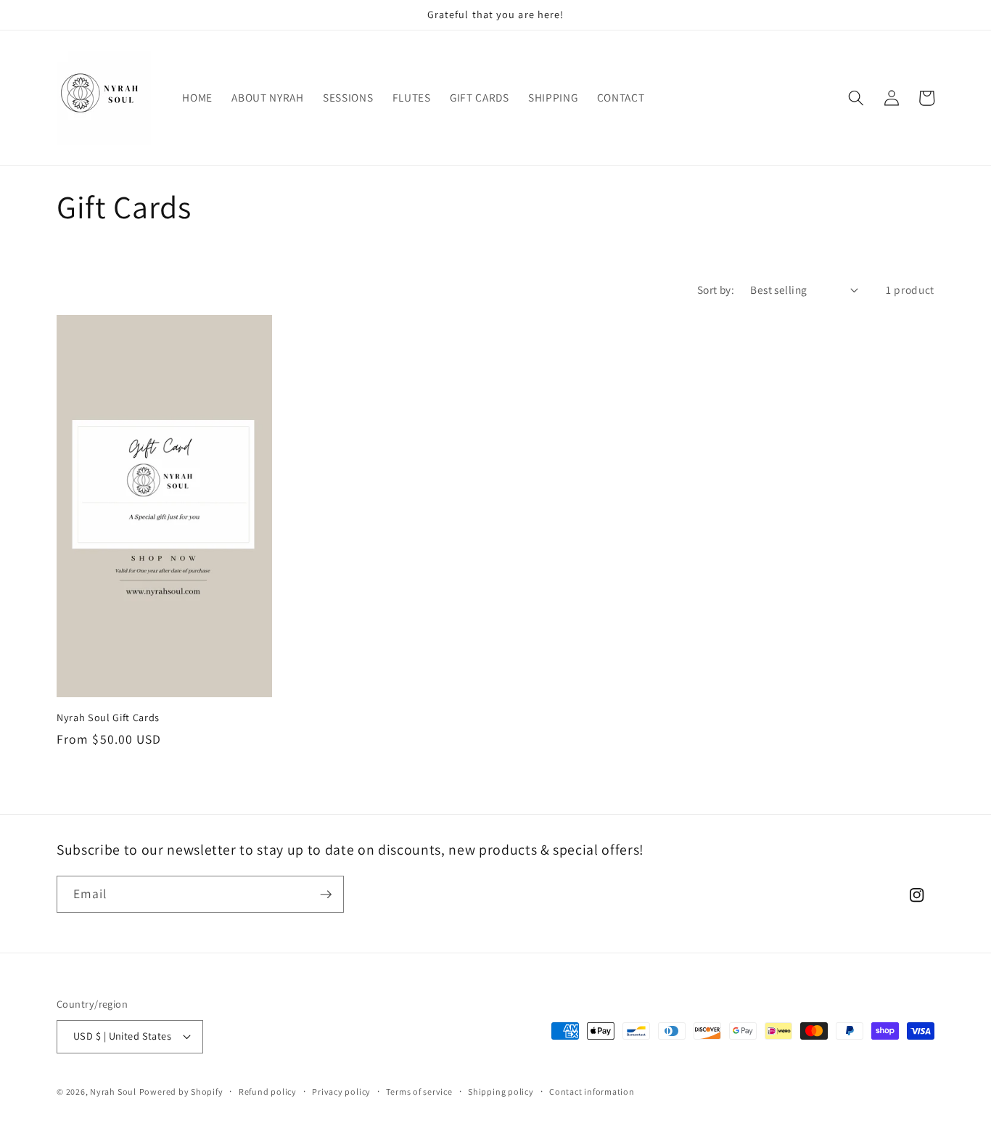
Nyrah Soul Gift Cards (108, 717)
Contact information (592, 1091)
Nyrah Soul (113, 1091)
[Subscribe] (325, 894)
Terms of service (419, 1091)
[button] (856, 98)
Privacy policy (341, 1091)
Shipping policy (501, 1091)
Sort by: (716, 289)
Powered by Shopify (181, 1091)
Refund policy (268, 1091)
